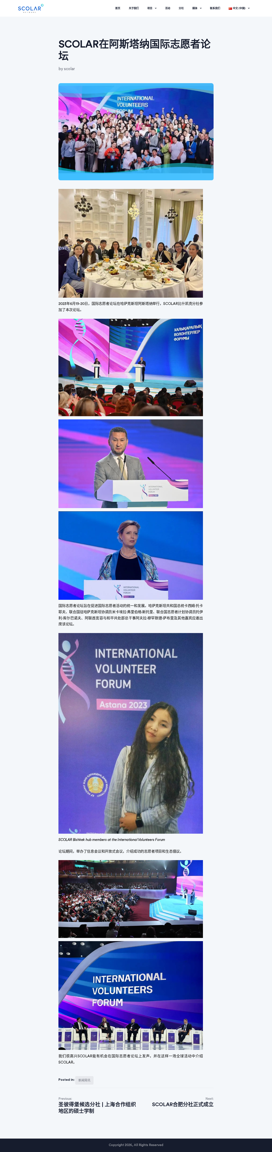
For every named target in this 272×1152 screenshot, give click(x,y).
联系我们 (215, 8)
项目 (149, 8)
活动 (167, 8)
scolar (69, 69)
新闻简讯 (84, 1080)
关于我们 (134, 8)
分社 (181, 8)
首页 (117, 8)
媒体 (194, 8)
